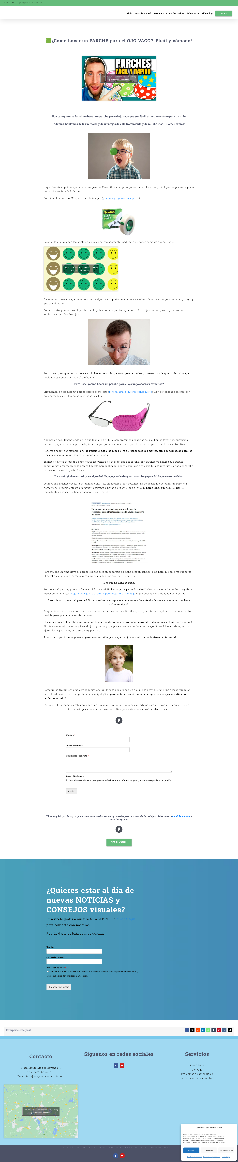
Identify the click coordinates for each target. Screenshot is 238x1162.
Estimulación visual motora (197, 1078)
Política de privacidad (211, 1157)
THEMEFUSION (114, 1147)
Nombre (70, 735)
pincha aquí (126, 919)
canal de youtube (181, 816)
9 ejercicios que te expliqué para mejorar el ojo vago (103, 593)
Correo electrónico (75, 745)
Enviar (71, 791)
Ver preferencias (226, 1150)
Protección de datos (76, 776)
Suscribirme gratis (58, 986)
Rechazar (209, 1150)
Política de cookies (194, 1157)
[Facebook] (116, 1065)
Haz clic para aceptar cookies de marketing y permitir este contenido (119, 78)
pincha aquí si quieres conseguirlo (130, 391)
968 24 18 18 (47, 1071)
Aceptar (191, 1150)
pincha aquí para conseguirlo (121, 198)
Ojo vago (197, 1069)
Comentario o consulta (77, 756)
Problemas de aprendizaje (197, 1073)
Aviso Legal (226, 1157)
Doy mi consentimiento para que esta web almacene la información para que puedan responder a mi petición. (120, 780)
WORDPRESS (169, 1147)
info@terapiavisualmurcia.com (29, 3)
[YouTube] (122, 1065)
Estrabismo (197, 1065)
